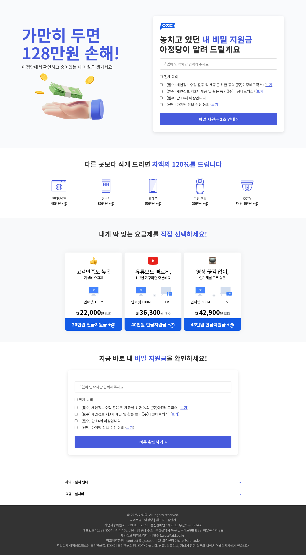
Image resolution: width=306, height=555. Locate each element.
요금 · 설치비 (153, 493)
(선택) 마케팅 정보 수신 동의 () (193, 104)
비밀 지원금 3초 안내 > (219, 119)
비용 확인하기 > (153, 442)
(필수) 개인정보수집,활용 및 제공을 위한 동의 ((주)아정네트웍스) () (220, 84)
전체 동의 (171, 76)
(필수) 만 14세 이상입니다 (186, 98)
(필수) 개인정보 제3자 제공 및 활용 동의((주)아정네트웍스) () (216, 91)
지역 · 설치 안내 (153, 482)
